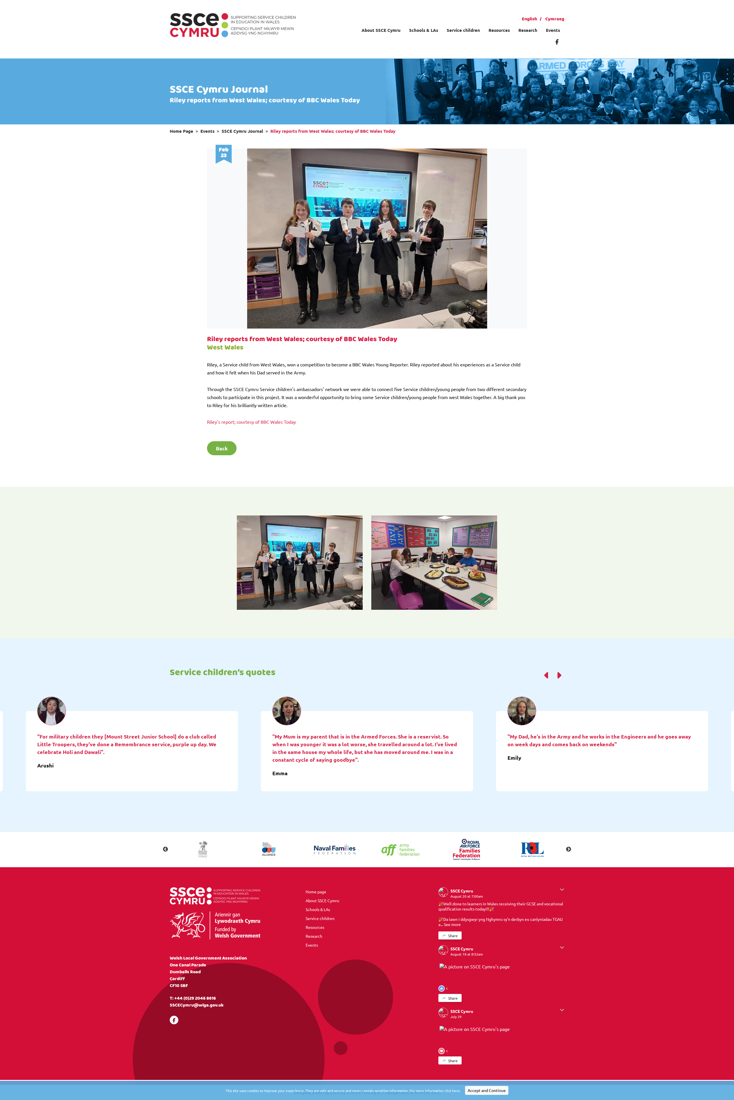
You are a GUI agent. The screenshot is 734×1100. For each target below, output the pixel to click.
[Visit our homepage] (233, 24)
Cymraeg (554, 19)
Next (568, 849)
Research (527, 30)
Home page (316, 891)
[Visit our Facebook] (557, 41)
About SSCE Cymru (381, 30)
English (529, 19)
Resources (499, 30)
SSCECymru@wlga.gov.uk (197, 1005)
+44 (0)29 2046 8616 (195, 998)
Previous (165, 849)
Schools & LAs (423, 30)
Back (222, 448)
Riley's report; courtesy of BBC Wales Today (251, 422)
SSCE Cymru (461, 890)
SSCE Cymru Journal (242, 131)
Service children (463, 30)
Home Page (181, 131)
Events (553, 30)
